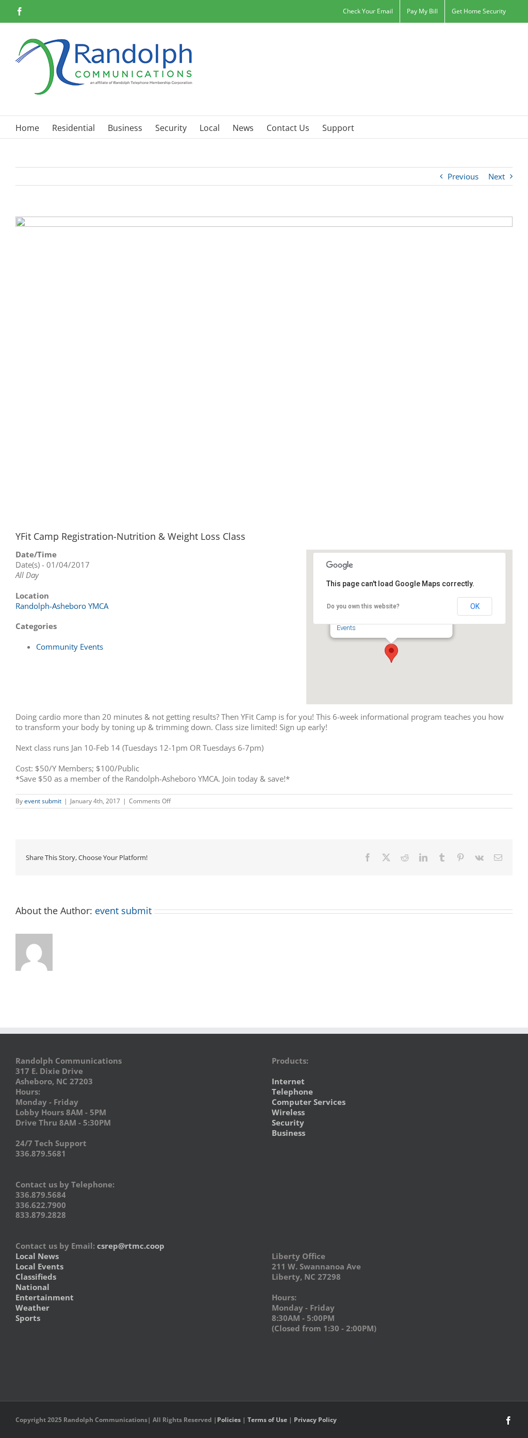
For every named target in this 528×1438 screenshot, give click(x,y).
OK (475, 606)
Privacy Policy (315, 1419)
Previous (463, 176)
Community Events (69, 646)
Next (496, 176)
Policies (229, 1419)
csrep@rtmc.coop (130, 1246)
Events (346, 628)
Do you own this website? (363, 606)
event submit (42, 801)
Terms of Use (267, 1419)
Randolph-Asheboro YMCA (61, 606)
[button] (391, 653)
